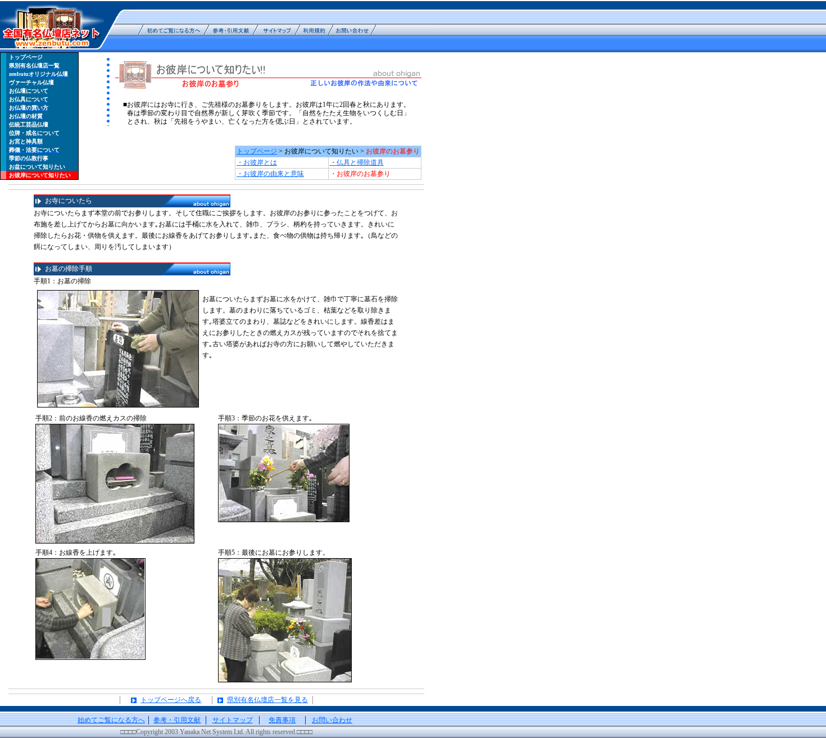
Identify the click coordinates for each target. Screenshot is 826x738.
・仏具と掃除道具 (357, 162)
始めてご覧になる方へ (111, 720)
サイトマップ (232, 720)
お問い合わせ (332, 720)
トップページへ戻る (170, 700)
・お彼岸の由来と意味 (270, 174)
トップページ (257, 151)
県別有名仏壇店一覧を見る (267, 700)
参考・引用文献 (177, 720)
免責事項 (282, 720)
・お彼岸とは (257, 162)
